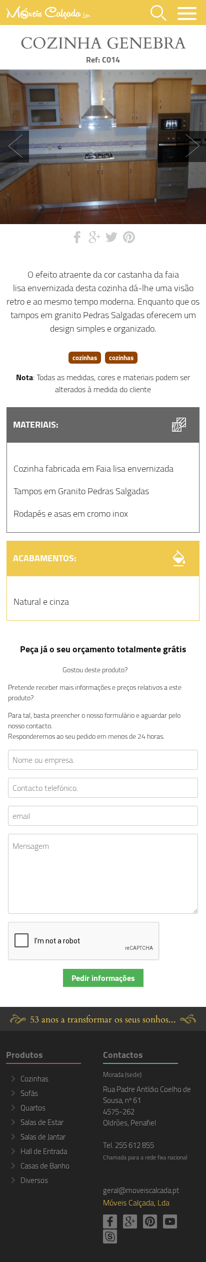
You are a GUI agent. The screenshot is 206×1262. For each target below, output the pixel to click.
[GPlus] (130, 1221)
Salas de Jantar (43, 1136)
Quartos (33, 1107)
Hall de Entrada (43, 1151)
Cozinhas (34, 1078)
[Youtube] (170, 1221)
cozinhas (84, 358)
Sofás (29, 1093)
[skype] (110, 1236)
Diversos (34, 1180)
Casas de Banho (45, 1165)
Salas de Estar (42, 1122)
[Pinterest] (150, 1221)
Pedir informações (103, 977)
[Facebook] (110, 1221)
